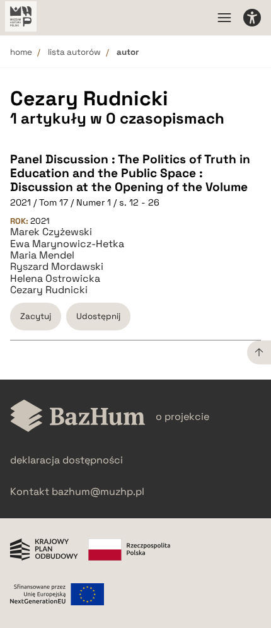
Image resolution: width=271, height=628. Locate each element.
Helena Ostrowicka (55, 278)
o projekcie (182, 416)
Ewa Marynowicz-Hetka (67, 244)
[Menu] (224, 18)
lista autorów (74, 52)
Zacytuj (35, 316)
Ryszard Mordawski (56, 266)
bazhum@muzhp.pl (98, 491)
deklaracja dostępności (66, 460)
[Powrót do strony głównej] (78, 417)
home (21, 52)
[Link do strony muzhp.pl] (21, 17)
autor (128, 52)
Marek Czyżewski (51, 232)
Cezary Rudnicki (49, 290)
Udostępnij (98, 316)
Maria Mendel (42, 255)
